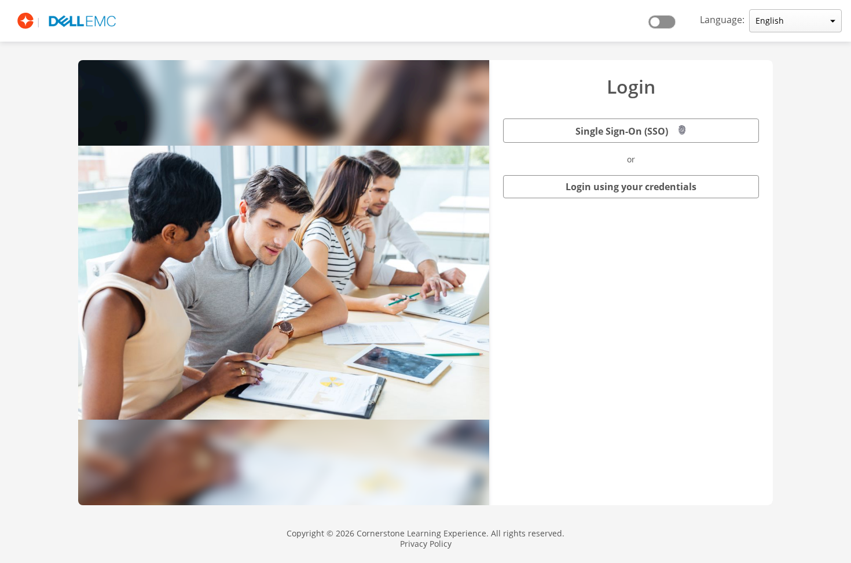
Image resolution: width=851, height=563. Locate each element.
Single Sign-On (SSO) (621, 131)
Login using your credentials (631, 186)
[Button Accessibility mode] (665, 18)
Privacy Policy (426, 543)
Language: (722, 19)
